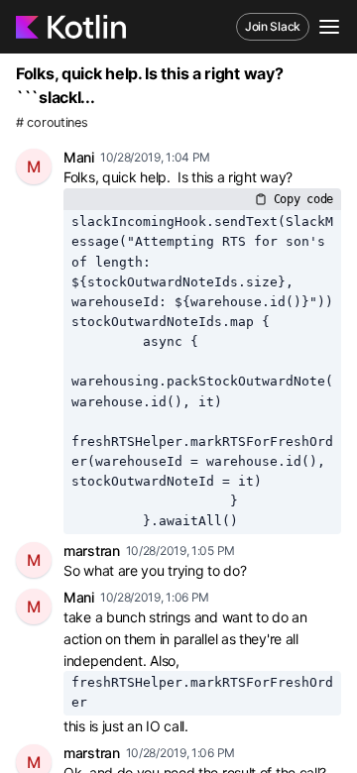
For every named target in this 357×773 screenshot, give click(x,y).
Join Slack (272, 26)
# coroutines (51, 122)
